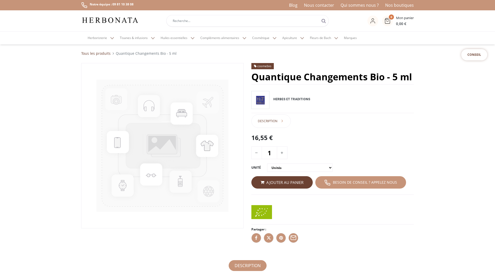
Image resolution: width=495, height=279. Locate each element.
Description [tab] (267, 121)
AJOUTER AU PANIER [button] (284, 182)
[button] (398, 21)
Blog (293, 5)
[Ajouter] (281, 152)
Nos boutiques (399, 5)
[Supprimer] (256, 152)
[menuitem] (350, 38)
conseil (474, 54)
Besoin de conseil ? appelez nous (365, 182)
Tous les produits (96, 53)
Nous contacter (319, 5)
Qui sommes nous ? (360, 5)
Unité (256, 167)
